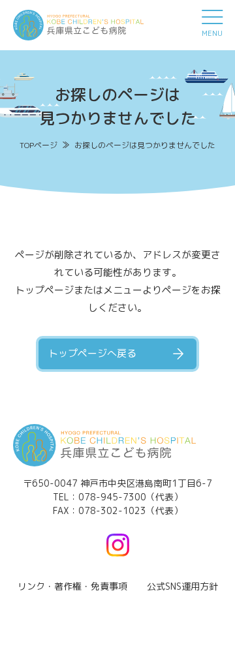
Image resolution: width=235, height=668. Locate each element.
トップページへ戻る (92, 353)
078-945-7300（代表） (130, 497)
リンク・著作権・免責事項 (72, 586)
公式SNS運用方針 (182, 586)
